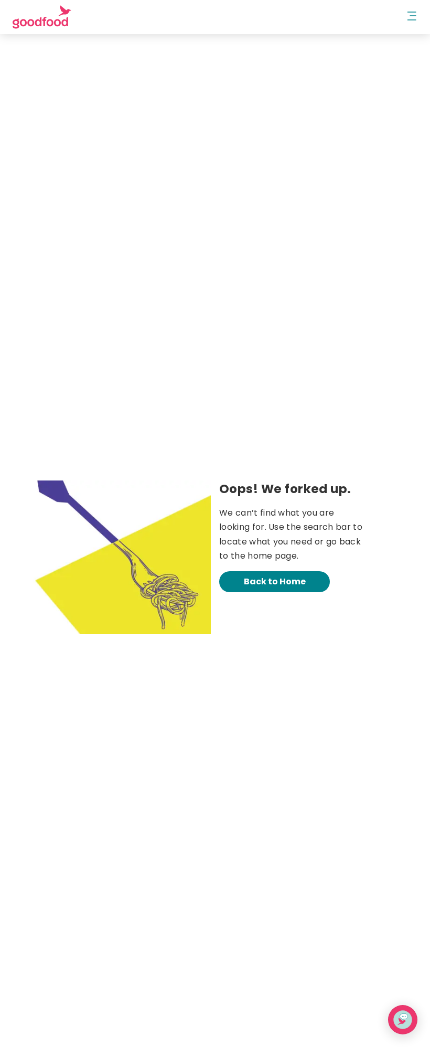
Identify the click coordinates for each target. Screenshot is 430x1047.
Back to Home (275, 581)
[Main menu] (412, 17)
